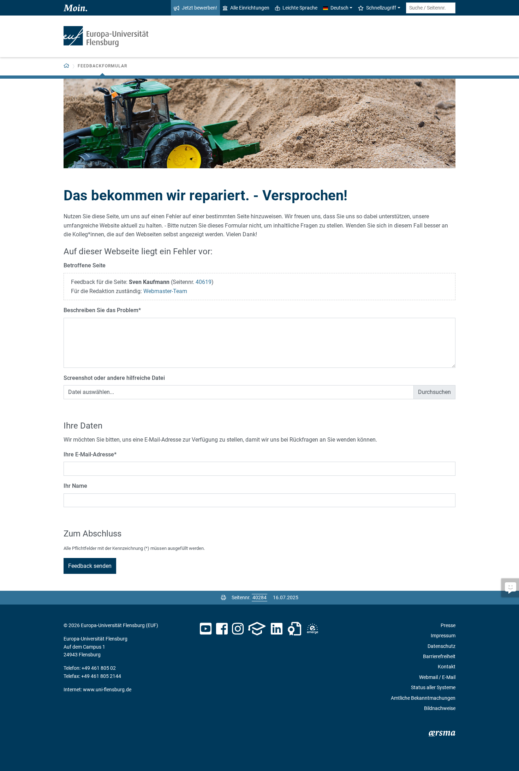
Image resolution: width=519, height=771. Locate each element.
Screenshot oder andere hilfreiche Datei (114, 378)
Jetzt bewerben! (199, 8)
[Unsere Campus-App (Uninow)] (257, 628)
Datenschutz (441, 646)
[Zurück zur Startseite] (106, 36)
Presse (448, 625)
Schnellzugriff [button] (381, 8)
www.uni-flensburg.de (107, 689)
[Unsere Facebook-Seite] (222, 628)
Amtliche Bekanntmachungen (423, 698)
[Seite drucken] (223, 597)
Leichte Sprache (299, 8)
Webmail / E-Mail (437, 677)
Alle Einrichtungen (249, 8)
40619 (203, 282)
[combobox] (430, 7)
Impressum (443, 635)
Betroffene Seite (85, 265)
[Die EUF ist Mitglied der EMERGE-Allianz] (312, 628)
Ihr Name (75, 485)
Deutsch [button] (339, 8)
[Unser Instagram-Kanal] (238, 628)
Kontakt (446, 666)
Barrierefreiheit (439, 656)
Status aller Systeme (433, 687)
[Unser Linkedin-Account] (277, 628)
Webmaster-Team (165, 291)
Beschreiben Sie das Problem (102, 310)
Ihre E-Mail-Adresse (90, 454)
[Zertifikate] (294, 628)
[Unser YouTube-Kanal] (205, 628)
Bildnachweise (439, 708)
